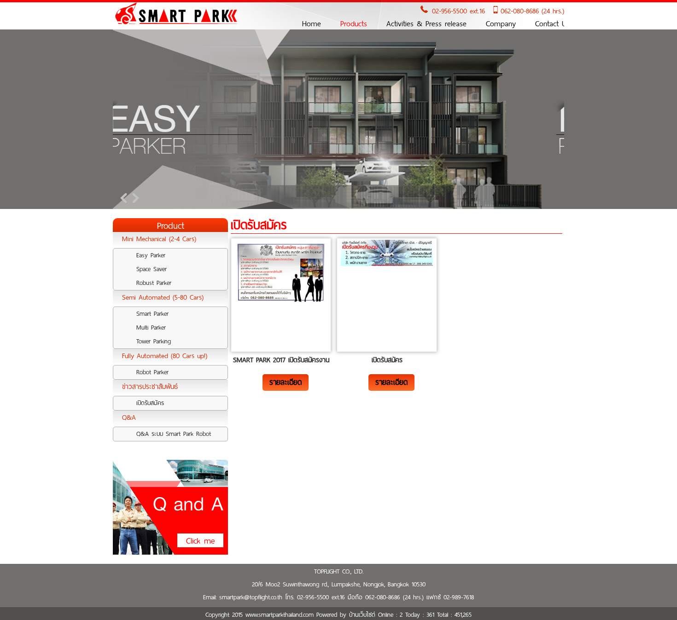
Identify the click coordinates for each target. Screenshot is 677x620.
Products (353, 23)
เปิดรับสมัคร (387, 360)
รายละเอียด (285, 382)
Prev (124, 198)
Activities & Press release (426, 23)
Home (311, 23)
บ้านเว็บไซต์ (362, 614)
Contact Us (552, 23)
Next (134, 198)
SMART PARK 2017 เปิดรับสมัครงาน (281, 360)
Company (501, 23)
